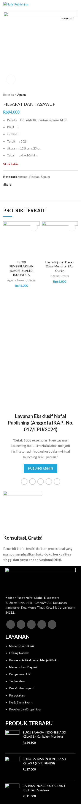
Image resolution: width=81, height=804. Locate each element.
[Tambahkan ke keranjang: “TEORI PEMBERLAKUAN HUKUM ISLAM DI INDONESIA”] (33, 227)
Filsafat (34, 176)
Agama (21, 94)
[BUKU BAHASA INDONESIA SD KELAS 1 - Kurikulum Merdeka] (12, 740)
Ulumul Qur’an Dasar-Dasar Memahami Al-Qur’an (59, 266)
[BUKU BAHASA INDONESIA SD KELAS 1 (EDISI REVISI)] (12, 767)
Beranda (8, 94)
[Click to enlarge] (10, 79)
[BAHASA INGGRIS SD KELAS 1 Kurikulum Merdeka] (12, 794)
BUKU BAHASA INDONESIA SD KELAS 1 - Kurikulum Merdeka (44, 734)
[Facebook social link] (16, 184)
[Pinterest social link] (26, 184)
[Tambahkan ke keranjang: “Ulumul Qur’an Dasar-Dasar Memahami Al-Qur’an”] (72, 227)
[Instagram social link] (40, 481)
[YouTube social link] (49, 481)
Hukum (21, 280)
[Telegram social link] (36, 184)
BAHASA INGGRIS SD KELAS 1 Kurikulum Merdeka (44, 788)
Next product (75, 94)
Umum (45, 176)
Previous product (67, 94)
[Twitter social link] (21, 184)
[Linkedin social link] (31, 184)
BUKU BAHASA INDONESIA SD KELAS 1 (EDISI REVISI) (44, 761)
